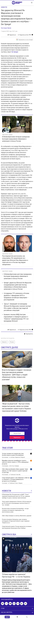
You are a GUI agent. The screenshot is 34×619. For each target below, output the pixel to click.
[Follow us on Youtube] (10, 603)
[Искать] (26, 617)
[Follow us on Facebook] (2, 603)
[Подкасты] (25, 603)
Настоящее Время (6, 28)
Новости (4, 7)
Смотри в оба (9, 534)
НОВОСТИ (6, 491)
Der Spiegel (15, 52)
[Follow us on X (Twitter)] (6, 603)
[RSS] (21, 603)
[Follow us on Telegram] (17, 603)
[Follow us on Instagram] (14, 603)
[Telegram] (17, 617)
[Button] (12, 35)
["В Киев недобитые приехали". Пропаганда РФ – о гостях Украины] (17, 554)
